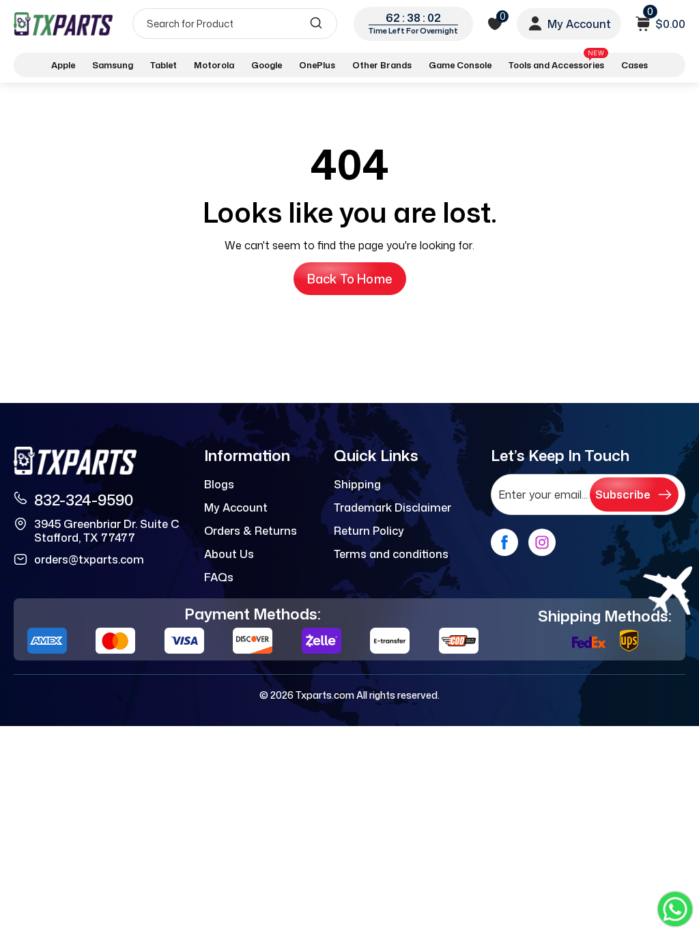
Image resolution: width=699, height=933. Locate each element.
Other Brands (382, 65)
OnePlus (317, 65)
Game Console (460, 65)
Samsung (112, 65)
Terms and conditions (391, 554)
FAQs (218, 577)
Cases (634, 65)
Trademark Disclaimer (392, 507)
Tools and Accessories (556, 62)
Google (266, 65)
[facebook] (504, 542)
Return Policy (369, 531)
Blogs (219, 484)
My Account (236, 507)
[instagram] (542, 542)
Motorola (214, 65)
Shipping (357, 484)
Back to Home (350, 279)
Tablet (163, 65)
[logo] (63, 23)
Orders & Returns (250, 531)
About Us (229, 554)
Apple (63, 65)
